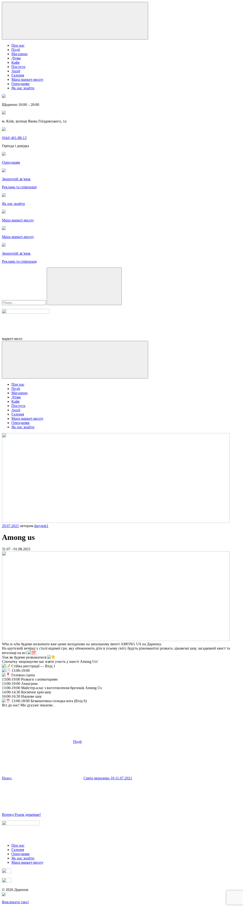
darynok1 (41, 526)
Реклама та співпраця (19, 187)
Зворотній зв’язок (16, 179)
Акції (15, 71)
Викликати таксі (15, 902)
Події (15, 50)
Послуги (18, 67)
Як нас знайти (22, 88)
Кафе (15, 62)
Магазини (19, 54)
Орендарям (20, 84)
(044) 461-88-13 (14, 138)
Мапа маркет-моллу (27, 79)
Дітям (16, 58)
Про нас (17, 45)
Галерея (17, 75)
